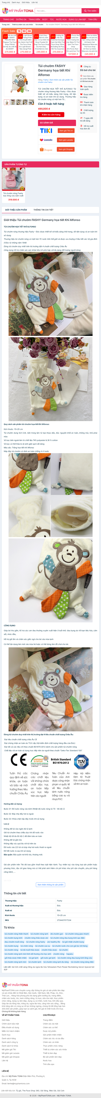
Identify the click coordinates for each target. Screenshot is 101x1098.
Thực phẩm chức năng (53, 1046)
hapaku (70, 954)
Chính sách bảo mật (10, 1024)
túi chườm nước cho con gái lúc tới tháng (69, 946)
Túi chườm (39, 24)
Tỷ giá (18, 1090)
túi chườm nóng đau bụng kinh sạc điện (67, 938)
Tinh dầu (92, 19)
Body (44, 19)
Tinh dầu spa (48, 1064)
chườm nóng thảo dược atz (36, 938)
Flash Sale (8, 31)
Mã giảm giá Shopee (10, 1057)
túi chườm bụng (11, 946)
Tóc (52, 19)
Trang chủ (6, 2)
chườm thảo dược (49, 950)
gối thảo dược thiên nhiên (16, 958)
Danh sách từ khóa (10, 1046)
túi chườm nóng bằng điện (82, 962)
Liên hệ (35, 2)
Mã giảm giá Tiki (9, 1049)
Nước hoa (61, 19)
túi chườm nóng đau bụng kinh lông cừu (75, 958)
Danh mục (16, 2)
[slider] (6, 102)
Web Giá (52, 1090)
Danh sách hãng (9, 1038)
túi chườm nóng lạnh (39, 934)
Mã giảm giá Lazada (10, 1053)
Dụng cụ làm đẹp (77, 19)
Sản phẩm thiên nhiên (52, 1035)
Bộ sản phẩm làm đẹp (52, 1057)
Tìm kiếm (91, 10)
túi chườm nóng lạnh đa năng (56, 962)
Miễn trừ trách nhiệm (11, 1031)
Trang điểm (34, 19)
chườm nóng (58, 954)
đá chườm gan (56, 934)
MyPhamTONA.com (46, 1095)
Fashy (45, 80)
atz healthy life (53, 942)
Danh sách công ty (10, 1042)
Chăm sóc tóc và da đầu (53, 1038)
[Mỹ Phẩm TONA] (15, 985)
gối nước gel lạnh (48, 958)
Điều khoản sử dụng (10, 1027)
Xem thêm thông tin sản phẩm (50, 885)
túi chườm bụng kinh (13, 938)
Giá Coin (60, 1090)
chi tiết (43, 210)
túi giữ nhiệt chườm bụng (73, 942)
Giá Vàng (44, 1090)
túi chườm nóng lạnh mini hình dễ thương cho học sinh (28, 954)
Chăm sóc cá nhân (51, 1042)
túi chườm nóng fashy (35, 942)
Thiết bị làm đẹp (50, 1053)
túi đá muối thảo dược (30, 950)
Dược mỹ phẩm (49, 1031)
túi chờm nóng (27, 946)
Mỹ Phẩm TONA (64, 1095)
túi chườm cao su (42, 946)
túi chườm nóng (11, 950)
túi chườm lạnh (35, 962)
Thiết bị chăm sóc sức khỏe (22, 24)
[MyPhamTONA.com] (18, 10)
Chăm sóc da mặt (50, 1024)
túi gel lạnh (33, 958)
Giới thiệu (26, 2)
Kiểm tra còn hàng (51, 114)
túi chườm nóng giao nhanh (77, 934)
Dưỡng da (21, 19)
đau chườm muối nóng (14, 942)
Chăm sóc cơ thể (50, 1027)
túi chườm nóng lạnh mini (15, 962)
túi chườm (63, 950)
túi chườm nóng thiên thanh (16, 934)
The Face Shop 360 (30, 1090)
